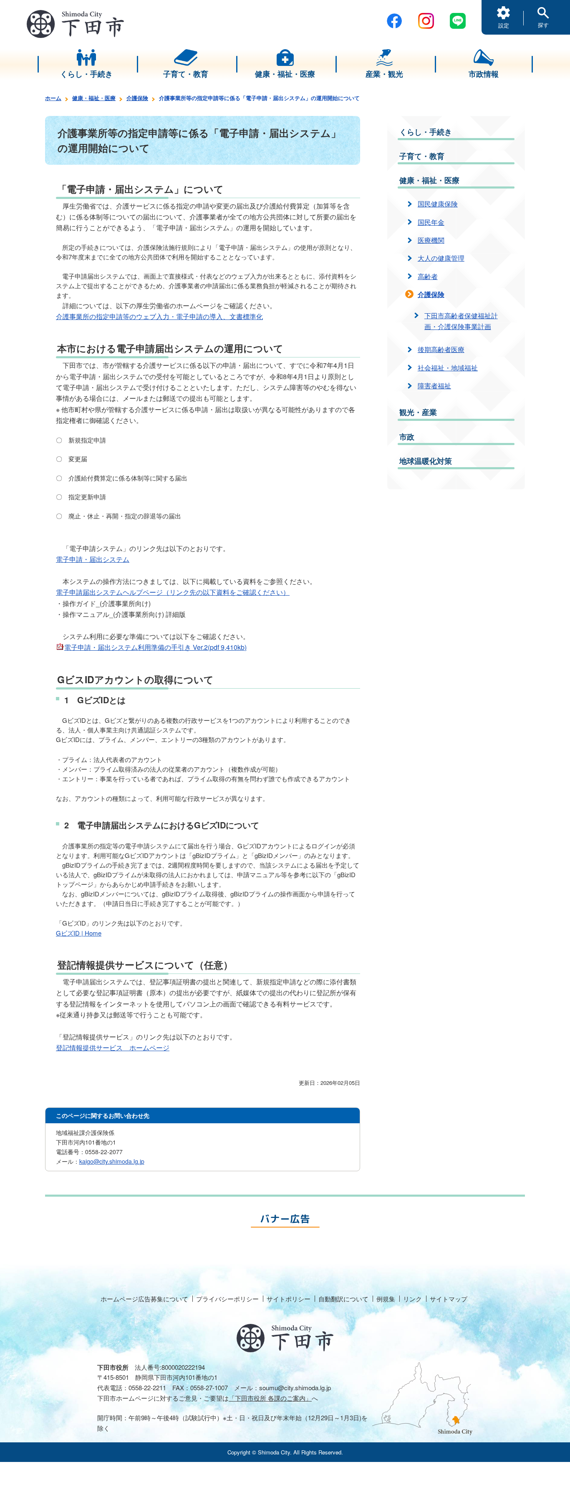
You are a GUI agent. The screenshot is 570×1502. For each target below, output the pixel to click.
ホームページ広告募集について (144, 1298)
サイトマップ (448, 1298)
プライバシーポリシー (227, 1298)
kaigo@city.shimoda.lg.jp (111, 1161)
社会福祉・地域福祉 (448, 367)
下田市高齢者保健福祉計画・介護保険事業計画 (461, 321)
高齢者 (428, 276)
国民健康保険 (438, 204)
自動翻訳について (343, 1298)
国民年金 (431, 222)
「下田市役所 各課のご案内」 (270, 1398)
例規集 (385, 1298)
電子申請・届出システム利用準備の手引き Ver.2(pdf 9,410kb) (155, 647)
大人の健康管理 (441, 258)
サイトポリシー (288, 1298)
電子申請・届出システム (92, 559)
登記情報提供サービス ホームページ (112, 1047)
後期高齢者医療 (441, 349)
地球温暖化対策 (425, 460)
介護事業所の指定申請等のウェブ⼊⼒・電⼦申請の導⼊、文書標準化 (159, 316)
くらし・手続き (425, 131)
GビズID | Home (78, 932)
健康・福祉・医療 (94, 98)
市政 (406, 436)
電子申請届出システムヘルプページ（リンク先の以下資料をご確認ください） (173, 592)
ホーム (53, 98)
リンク (412, 1298)
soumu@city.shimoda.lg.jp (295, 1387)
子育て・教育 (421, 156)
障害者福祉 (434, 385)
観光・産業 (418, 412)
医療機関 (431, 240)
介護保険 (137, 98)
